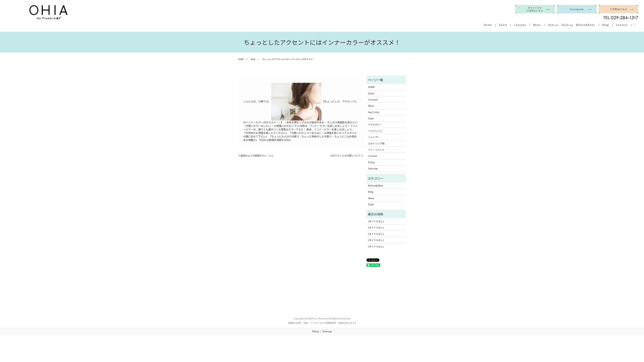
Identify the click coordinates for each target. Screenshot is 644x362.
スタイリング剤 (376, 143)
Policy (371, 162)
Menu (537, 24)
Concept (520, 24)
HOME (241, 59)
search (634, 25)
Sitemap (373, 168)
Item (551, 24)
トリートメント (376, 149)
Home (488, 24)
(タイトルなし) (376, 221)
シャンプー (374, 137)
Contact (622, 24)
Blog (605, 24)
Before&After (585, 24)
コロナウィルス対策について (345, 155)
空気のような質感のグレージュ (257, 155)
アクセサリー (375, 124)
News (371, 198)
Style (565, 24)
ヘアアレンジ (375, 131)
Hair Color (374, 112)
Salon (503, 24)
